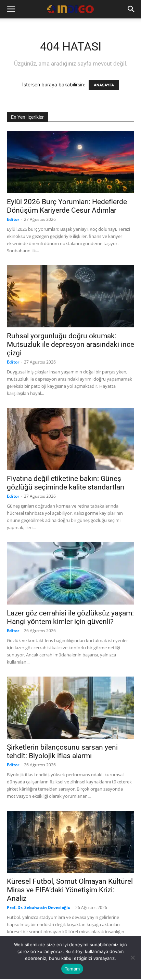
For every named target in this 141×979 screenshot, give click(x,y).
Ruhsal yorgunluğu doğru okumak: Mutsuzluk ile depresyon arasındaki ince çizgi (70, 344)
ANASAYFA (104, 85)
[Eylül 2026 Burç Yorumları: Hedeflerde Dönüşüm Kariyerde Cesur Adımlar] (70, 162)
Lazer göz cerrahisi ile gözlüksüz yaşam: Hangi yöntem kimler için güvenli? (70, 617)
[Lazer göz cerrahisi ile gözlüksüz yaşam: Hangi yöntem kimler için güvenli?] (70, 573)
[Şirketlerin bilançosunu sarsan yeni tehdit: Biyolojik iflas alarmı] (70, 708)
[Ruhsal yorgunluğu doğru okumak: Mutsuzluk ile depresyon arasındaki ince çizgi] (70, 296)
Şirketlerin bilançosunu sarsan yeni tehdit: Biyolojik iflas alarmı (62, 751)
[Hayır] (132, 957)
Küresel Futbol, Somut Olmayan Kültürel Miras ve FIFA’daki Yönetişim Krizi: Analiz (70, 890)
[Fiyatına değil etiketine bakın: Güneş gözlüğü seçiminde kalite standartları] (70, 439)
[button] (11, 9)
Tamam (72, 968)
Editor (13, 219)
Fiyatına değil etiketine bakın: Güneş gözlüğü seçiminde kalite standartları (65, 482)
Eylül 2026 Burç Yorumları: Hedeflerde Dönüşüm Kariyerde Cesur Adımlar (67, 206)
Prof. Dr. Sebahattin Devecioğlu (38, 907)
